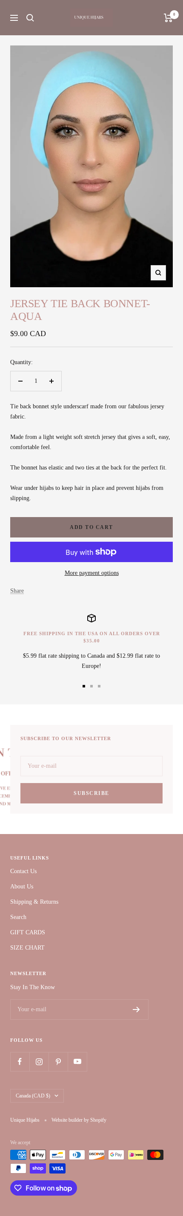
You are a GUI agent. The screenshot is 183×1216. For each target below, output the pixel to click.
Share (17, 591)
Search (18, 917)
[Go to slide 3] (99, 686)
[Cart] (168, 18)
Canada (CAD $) (33, 1096)
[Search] (30, 18)
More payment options (92, 573)
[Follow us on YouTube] (77, 1061)
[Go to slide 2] (91, 686)
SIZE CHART (27, 948)
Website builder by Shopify (78, 1120)
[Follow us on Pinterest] (58, 1061)
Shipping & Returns (34, 902)
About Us (21, 886)
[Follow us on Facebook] (19, 1061)
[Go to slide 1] (84, 686)
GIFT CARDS (27, 932)
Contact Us (23, 871)
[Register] (136, 1009)
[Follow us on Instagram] (39, 1061)
